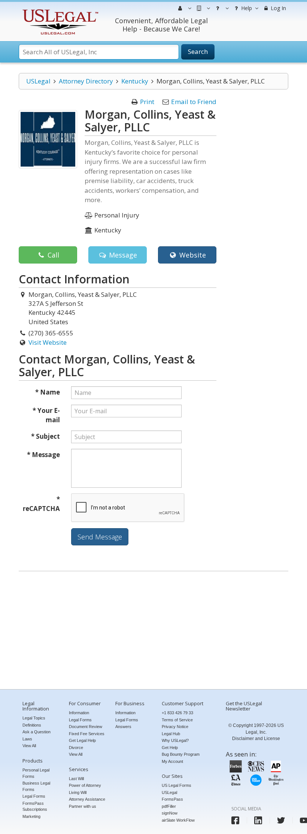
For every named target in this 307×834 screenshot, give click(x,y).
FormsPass (172, 799)
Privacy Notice (175, 726)
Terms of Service (177, 720)
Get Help (170, 747)
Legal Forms (33, 796)
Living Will (77, 792)
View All (29, 745)
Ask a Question (36, 732)
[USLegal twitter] (281, 820)
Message (122, 254)
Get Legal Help (82, 740)
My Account (172, 761)
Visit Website (47, 342)
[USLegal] (59, 10)
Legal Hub (171, 733)
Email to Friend (193, 101)
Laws (27, 739)
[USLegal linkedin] (258, 820)
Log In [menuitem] (277, 8)
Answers (123, 726)
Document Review (85, 726)
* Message (43, 454)
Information (79, 712)
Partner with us (82, 806)
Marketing (31, 816)
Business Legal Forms (36, 786)
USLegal (38, 81)
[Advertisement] (153, 631)
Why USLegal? (175, 740)
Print (147, 101)
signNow (169, 813)
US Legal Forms (176, 785)
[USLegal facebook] (235, 820)
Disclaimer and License (256, 738)
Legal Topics (33, 718)
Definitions (31, 725)
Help (246, 8)
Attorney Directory (86, 81)
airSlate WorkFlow (178, 820)
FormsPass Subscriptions (34, 806)
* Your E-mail (46, 415)
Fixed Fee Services (86, 733)
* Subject (45, 436)
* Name (47, 392)
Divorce (76, 747)
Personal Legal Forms (35, 773)
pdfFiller (169, 806)
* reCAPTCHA (41, 504)
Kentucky (134, 81)
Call (52, 254)
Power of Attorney (85, 785)
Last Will (76, 778)
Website (191, 254)
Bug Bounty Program (181, 754)
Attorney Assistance (87, 799)
